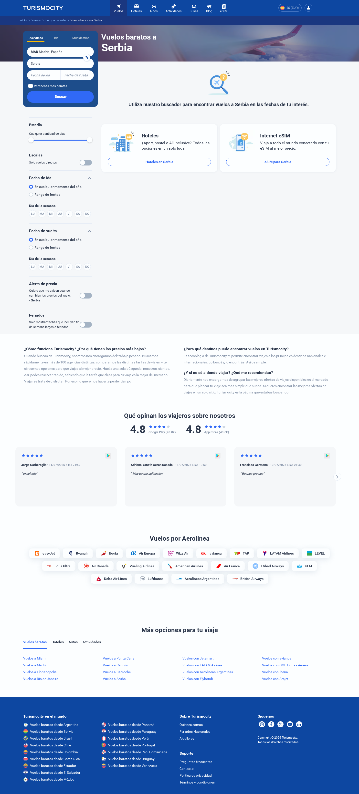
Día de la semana (42, 206)
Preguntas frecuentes (196, 762)
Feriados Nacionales (195, 731)
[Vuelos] (43, 7)
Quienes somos (191, 725)
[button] (308, 8)
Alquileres (187, 738)
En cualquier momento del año (58, 187)
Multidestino (80, 38)
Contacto (187, 769)
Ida (56, 38)
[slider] (31, 140)
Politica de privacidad (196, 775)
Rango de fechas (47, 194)
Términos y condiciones (197, 782)
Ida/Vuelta (36, 38)
